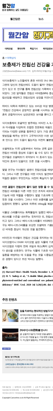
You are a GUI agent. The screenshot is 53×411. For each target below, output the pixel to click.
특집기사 (34, 48)
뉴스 (40, 18)
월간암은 (15, 18)
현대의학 (21, 48)
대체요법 (9, 48)
